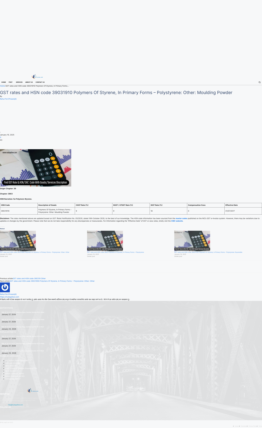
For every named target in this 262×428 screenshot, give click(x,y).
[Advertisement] (131, 115)
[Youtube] (261, 72)
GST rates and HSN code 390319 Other (29, 278)
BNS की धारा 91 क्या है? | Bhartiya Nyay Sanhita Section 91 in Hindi (23, 327)
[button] (259, 82)
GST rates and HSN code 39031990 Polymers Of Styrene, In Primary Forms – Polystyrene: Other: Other (34, 252)
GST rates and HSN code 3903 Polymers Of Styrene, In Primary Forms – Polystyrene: (115, 252)
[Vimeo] (258, 72)
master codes (181, 218)
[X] (255, 72)
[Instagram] (252, 72)
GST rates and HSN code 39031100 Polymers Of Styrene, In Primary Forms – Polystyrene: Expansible (208, 252)
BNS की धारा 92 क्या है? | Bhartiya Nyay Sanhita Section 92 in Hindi (23, 319)
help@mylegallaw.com (15, 405)
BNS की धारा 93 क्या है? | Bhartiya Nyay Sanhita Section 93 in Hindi (23, 312)
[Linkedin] (12, 413)
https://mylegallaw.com (9, 297)
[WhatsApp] (16, 143)
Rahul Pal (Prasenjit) (8, 99)
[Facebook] (249, 72)
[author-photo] (5, 292)
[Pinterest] (11, 143)
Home (2, 86)
